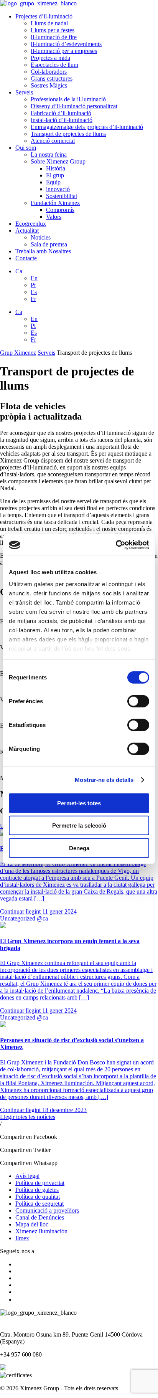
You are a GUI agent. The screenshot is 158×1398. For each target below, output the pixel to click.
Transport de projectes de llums (68, 134)
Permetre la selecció (79, 825)
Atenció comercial (53, 140)
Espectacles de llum (54, 64)
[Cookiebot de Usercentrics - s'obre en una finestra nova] (115, 545)
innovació (58, 189)
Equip (53, 182)
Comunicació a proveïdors (47, 1210)
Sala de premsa (49, 244)
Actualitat (27, 230)
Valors (53, 216)
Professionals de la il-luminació (68, 99)
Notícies (41, 237)
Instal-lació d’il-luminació (61, 120)
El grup (55, 175)
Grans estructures (51, 78)
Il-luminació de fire (54, 37)
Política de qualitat (37, 1196)
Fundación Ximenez (55, 203)
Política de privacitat (39, 1183)
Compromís (60, 210)
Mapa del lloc (31, 1224)
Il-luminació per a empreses (64, 51)
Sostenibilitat (61, 196)
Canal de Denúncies (39, 1217)
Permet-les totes (79, 803)
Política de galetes (37, 1189)
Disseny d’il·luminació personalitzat (74, 106)
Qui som (25, 147)
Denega (79, 847)
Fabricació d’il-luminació (61, 113)
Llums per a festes (52, 30)
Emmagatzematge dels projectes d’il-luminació (87, 127)
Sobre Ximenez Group (58, 161)
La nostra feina (49, 154)
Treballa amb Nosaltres (43, 251)
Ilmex (22, 1238)
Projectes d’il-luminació (43, 16)
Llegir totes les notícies (27, 1117)
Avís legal (27, 1176)
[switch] (138, 701)
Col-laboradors (49, 71)
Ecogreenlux (30, 223)
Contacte (26, 258)
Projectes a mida (50, 58)
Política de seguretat (39, 1203)
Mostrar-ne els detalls (104, 780)
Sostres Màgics (49, 85)
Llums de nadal (49, 23)
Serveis (24, 92)
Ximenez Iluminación (41, 1231)
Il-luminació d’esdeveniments (66, 44)
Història (55, 168)
